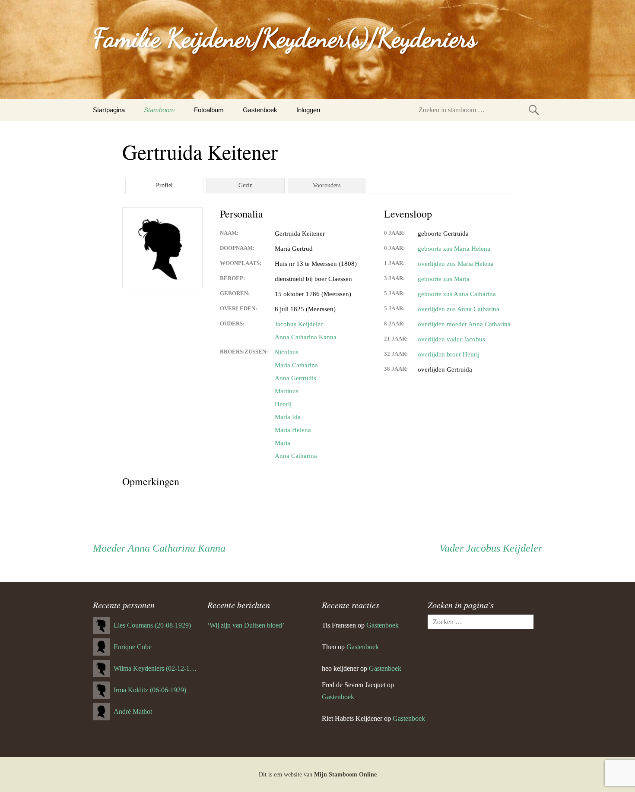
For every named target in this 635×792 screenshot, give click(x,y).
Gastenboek (260, 110)
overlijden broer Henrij (448, 354)
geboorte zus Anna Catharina (457, 293)
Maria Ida (288, 416)
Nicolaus (286, 352)
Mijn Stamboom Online (345, 774)
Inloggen (308, 110)
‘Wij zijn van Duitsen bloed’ (245, 625)
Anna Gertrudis (295, 378)
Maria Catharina (296, 365)
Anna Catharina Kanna (306, 337)
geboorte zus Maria (444, 278)
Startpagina (109, 110)
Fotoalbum (209, 110)
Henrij (283, 404)
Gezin (245, 185)
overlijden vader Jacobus (451, 339)
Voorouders (326, 185)
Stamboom (159, 110)
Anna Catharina (296, 455)
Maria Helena (293, 429)
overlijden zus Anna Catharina (458, 309)
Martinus (286, 391)
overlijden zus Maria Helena (456, 263)
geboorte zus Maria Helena (454, 248)
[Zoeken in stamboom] (534, 109)
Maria (282, 442)
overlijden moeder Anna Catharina (464, 324)
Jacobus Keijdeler (299, 324)
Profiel (164, 185)
